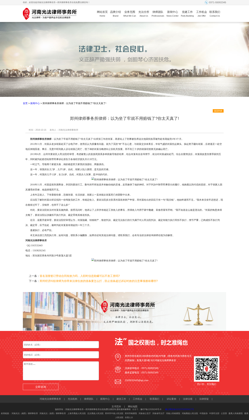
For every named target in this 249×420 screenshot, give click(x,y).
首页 (25, 103)
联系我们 (214, 13)
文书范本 (116, 406)
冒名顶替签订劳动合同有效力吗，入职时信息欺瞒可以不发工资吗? (80, 275)
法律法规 (187, 399)
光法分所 (143, 13)
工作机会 (201, 13)
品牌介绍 (115, 13)
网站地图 (132, 406)
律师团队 (158, 13)
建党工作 (121, 399)
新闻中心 (173, 13)
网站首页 (102, 13)
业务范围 (129, 13)
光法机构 (72, 399)
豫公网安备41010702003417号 (179, 409)
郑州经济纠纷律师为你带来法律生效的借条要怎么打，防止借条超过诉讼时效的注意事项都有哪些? (99, 281)
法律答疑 (204, 399)
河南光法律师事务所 (50, 399)
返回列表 (218, 111)
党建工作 (187, 13)
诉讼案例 (171, 399)
